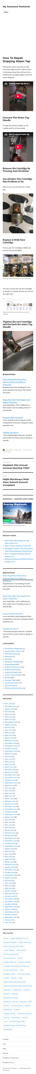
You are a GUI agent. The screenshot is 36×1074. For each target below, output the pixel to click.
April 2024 (9, 735)
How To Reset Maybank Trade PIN (18, 546)
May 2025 (8, 717)
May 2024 (8, 733)
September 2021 (11, 814)
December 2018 (10, 899)
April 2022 (9, 796)
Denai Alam (21, 950)
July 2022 (8, 788)
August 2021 (9, 817)
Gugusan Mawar (24, 962)
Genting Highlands (11, 954)
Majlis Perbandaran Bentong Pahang (18, 986)
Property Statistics (12, 672)
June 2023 (8, 759)
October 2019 (10, 872)
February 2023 (10, 770)
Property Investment (13, 667)
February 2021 (10, 833)
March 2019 (9, 891)
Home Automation (11, 970)
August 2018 (9, 909)
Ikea (22, 970)
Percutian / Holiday (12, 662)
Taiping (6, 1017)
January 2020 (10, 867)
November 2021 (11, 809)
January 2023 (10, 772)
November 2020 (11, 841)
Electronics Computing (13, 648)
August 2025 (9, 709)
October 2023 (10, 748)
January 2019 (10, 896)
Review (7, 677)
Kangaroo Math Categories (13, 417)
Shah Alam (8, 1010)
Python (6, 1006)
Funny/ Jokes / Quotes (13, 651)
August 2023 (9, 754)
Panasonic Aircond (11, 998)
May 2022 (8, 793)
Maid (20, 978)
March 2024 (9, 738)
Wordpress (8, 1029)
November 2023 (11, 746)
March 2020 (9, 862)
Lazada (6, 978)
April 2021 (8, 828)
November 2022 (11, 777)
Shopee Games (9, 1013)
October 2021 (10, 812)
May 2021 (8, 825)
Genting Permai (10, 958)
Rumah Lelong (17, 1006)
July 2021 (8, 820)
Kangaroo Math (9, 974)
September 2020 (11, 846)
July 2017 (8, 920)
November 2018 (11, 901)
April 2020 (9, 859)
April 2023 (8, 764)
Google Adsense (10, 962)
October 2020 (10, 843)
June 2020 (8, 854)
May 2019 (8, 886)
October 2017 (10, 915)
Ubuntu (25, 1017)
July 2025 (8, 711)
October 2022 (10, 780)
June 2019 (8, 883)
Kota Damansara (24, 974)
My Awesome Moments (16, 6)
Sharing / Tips (27, 450)
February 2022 (10, 801)
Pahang (15, 994)
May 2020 (8, 857)
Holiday (6, 1039)
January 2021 (9, 835)
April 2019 (8, 888)
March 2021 (9, 830)
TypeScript (15, 1017)
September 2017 (11, 917)
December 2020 (11, 838)
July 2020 (8, 851)
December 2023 (11, 743)
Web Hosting (10, 685)
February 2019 (10, 893)
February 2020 (10, 864)
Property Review (11, 670)
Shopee (17, 1010)
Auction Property (10, 942)
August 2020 (9, 849)
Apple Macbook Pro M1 (19, 938)
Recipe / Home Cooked (13, 675)
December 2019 (10, 870)
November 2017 (11, 912)
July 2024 (8, 727)
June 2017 (8, 922)
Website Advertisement (14, 688)
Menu (6, 12)
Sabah (27, 1006)
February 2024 (10, 740)
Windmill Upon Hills (17, 1021)
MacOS (13, 978)
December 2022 (11, 775)
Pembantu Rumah (11, 1002)
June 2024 (8, 730)
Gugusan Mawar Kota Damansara (16, 966)
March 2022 (9, 799)
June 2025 (8, 714)
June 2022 (8, 791)
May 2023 (8, 762)
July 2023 (8, 756)
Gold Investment (11, 654)
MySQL (26, 990)
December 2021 (10, 806)
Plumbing (8, 452)
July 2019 (8, 880)
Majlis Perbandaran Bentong (14, 982)
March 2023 (9, 767)
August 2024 (9, 725)
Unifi (5, 1021)
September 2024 (11, 722)
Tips (4, 1044)
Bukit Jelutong (24, 942)
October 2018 (10, 904)
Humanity (8, 656)
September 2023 (11, 751)
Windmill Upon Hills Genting (15, 1025)
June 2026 (8, 704)
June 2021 (8, 822)
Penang (23, 1002)
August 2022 (9, 785)
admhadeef (9, 450)
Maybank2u (17, 990)
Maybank (7, 990)
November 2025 (11, 706)
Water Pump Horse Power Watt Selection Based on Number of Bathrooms (14, 382)
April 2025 (9, 719)
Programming (10, 664)
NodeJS (7, 994)
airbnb (6, 938)
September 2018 (11, 907)
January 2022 (10, 804)
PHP (30, 1002)
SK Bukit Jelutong (24, 1013)
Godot (20, 958)
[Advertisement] (18, 37)
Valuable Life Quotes (10, 432)
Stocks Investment (12, 683)
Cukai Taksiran (9, 950)
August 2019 (9, 878)
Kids (6, 659)
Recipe (5, 1053)
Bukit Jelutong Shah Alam (14, 946)
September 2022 (11, 783)
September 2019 (11, 875)
